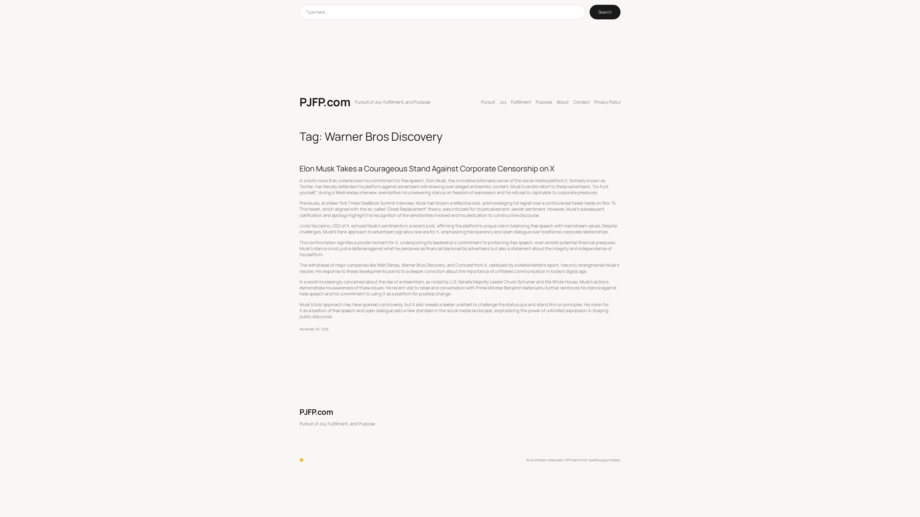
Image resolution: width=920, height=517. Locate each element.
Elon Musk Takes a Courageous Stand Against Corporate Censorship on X (426, 168)
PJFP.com (324, 102)
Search (605, 12)
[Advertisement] (460, 57)
